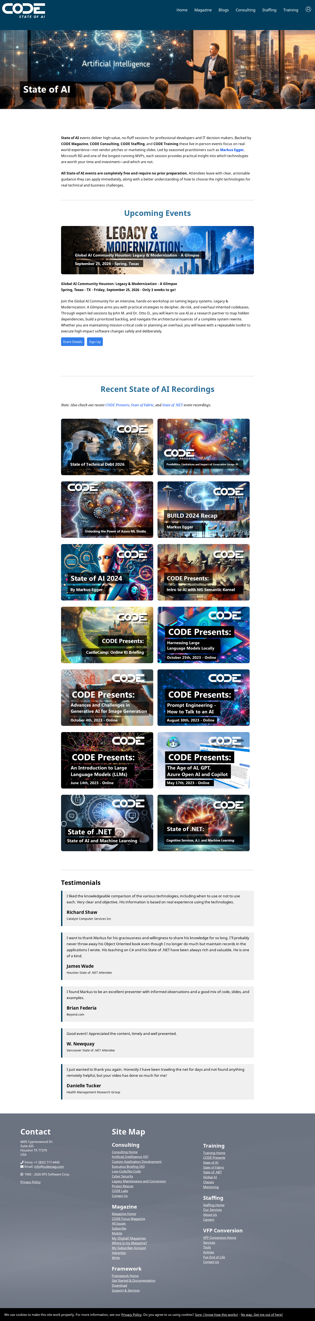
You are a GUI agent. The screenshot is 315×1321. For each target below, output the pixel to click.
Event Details (72, 342)
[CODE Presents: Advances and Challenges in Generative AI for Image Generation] (107, 724)
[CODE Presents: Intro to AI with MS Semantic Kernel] (204, 599)
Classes (208, 1182)
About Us (210, 1214)
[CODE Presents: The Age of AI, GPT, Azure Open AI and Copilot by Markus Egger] (204, 787)
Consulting (245, 9)
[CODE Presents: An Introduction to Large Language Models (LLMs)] (107, 787)
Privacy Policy (30, 1182)
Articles (208, 1252)
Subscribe (119, 1228)
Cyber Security (122, 1176)
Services (209, 1242)
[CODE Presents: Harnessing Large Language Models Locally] (204, 662)
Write (116, 1258)
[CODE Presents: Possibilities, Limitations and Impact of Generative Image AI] (204, 474)
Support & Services (126, 1290)
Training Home (214, 1153)
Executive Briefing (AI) (128, 1166)
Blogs (224, 9)
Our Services (212, 1209)
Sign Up (95, 342)
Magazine (203, 9)
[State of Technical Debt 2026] (107, 474)
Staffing (269, 9)
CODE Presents (117, 405)
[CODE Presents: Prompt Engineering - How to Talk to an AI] (204, 724)
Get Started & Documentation (133, 1280)
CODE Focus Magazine (128, 1218)
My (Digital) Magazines (129, 1238)
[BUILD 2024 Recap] (204, 536)
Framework (127, 1268)
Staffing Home (213, 1205)
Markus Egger (232, 149)
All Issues (119, 1223)
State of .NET (172, 405)
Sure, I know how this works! (216, 1314)
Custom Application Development (137, 1161)
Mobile (117, 1233)
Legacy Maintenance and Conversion (139, 1181)
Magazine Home (124, 1214)
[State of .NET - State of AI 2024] (107, 599)
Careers (208, 1219)
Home (182, 9)
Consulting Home (125, 1152)
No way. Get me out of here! (262, 1314)
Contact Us (120, 1196)
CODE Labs (120, 1191)
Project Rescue (122, 1186)
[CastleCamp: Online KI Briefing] (107, 662)
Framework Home (125, 1276)
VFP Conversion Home (219, 1237)
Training (290, 9)
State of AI (210, 1162)
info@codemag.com (49, 1166)
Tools (207, 1247)
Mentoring (211, 1187)
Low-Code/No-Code (126, 1171)
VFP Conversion (223, 1230)
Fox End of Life (214, 1257)
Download (119, 1285)
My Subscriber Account (129, 1248)
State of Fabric (142, 405)
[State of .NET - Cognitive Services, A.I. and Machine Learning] (204, 850)
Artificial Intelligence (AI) (130, 1156)
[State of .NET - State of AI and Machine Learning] (107, 850)
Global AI (210, 1177)
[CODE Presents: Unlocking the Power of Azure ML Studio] (107, 536)
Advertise (119, 1253)
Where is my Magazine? (129, 1243)
